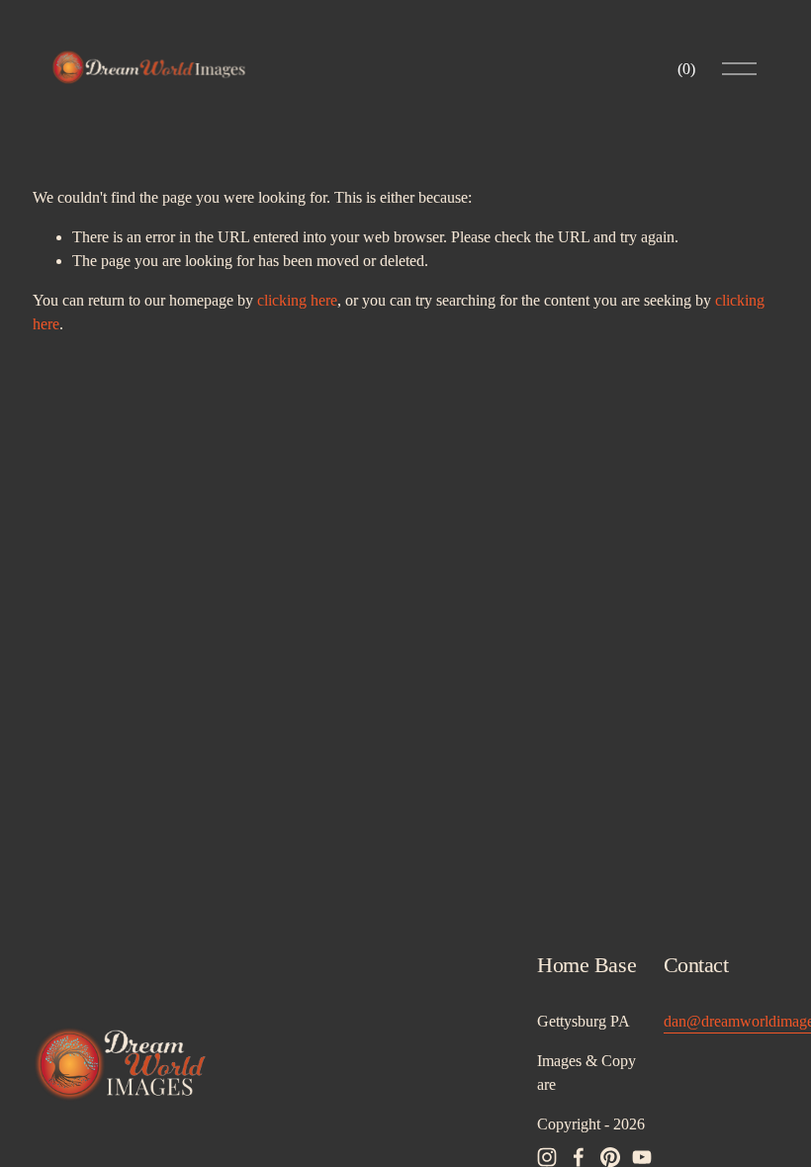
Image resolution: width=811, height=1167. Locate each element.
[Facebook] (578, 1157)
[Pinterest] (610, 1157)
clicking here (297, 300)
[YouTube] (642, 1157)
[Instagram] (547, 1157)
